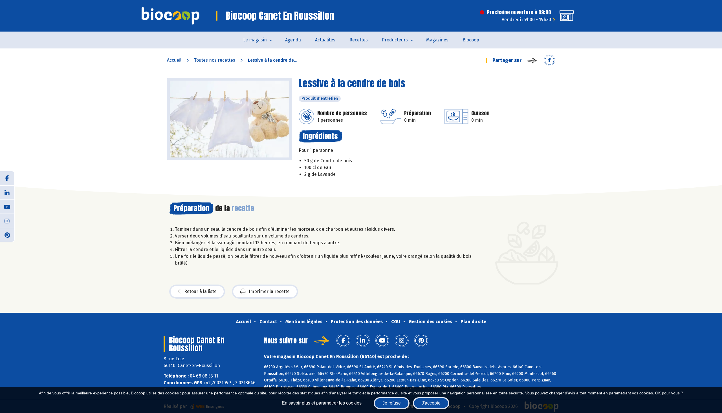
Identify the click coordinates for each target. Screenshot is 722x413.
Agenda (293, 40)
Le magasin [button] (255, 40)
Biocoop (471, 40)
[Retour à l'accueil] (170, 16)
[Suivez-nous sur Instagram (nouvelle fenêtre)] (7, 221)
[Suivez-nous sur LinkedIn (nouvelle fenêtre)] (7, 192)
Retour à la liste (200, 291)
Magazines (437, 40)
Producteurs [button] (395, 40)
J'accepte (431, 403)
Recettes (358, 40)
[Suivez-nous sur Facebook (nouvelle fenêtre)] (7, 178)
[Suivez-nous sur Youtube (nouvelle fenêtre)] (7, 206)
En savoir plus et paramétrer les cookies (322, 403)
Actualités (325, 40)
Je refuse (391, 403)
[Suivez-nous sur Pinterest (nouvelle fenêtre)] (7, 235)
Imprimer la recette (269, 291)
